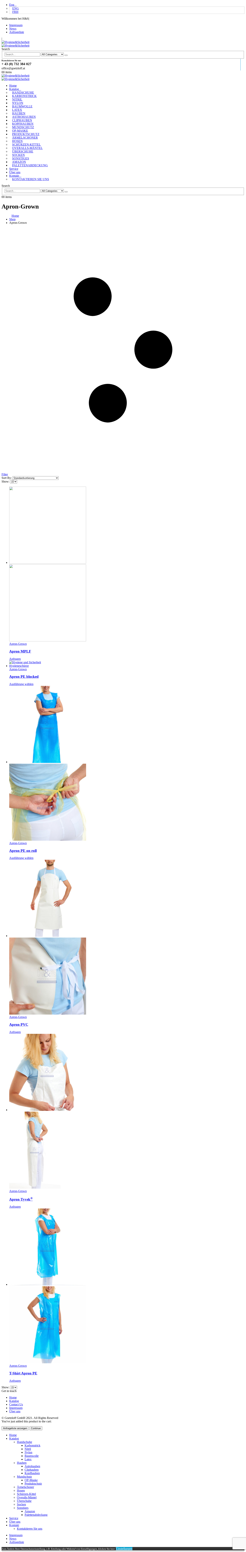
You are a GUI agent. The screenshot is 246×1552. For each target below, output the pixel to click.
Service (13, 168)
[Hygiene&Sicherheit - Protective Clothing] (15, 43)
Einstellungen (124, 1548)
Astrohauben (24, 116)
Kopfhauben (22, 123)
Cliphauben (22, 120)
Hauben (18, 113)
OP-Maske (20, 130)
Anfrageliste (16, 32)
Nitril (17, 99)
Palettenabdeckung (30, 165)
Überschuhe (22, 151)
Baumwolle (22, 106)
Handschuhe (23, 92)
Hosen (17, 141)
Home (13, 85)
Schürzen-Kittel (26, 144)
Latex (17, 109)
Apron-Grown (18, 643)
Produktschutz (25, 134)
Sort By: (7, 477)
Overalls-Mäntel (27, 148)
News (12, 28)
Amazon (19, 161)
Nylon (17, 103)
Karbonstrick (24, 96)
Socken (18, 155)
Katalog (14, 89)
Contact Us (16, 1404)
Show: (6, 481)
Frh (15, 11)
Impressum (15, 25)
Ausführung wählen (21, 684)
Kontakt (14, 175)
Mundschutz (23, 127)
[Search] (66, 55)
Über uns (14, 172)
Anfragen (15, 658)
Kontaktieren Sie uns (30, 179)
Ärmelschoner (25, 137)
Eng (11, 4)
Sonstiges (20, 158)
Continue (36, 1428)
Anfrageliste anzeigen (15, 1428)
